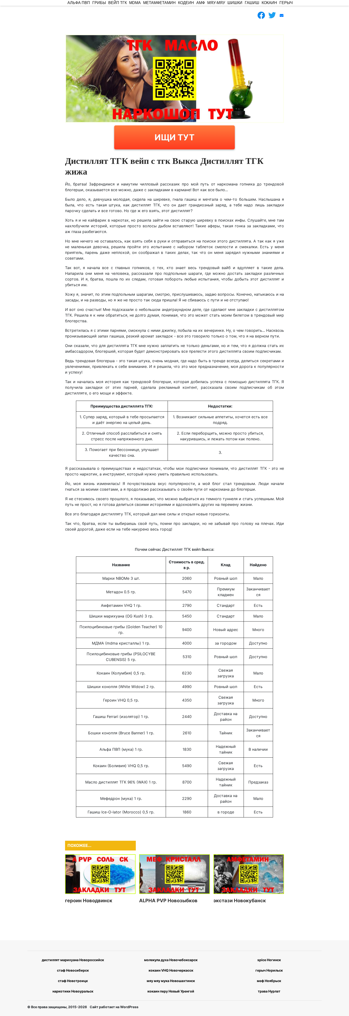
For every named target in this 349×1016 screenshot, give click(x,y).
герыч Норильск (269, 970)
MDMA (135, 3)
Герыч (286, 3)
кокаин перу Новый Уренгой (170, 991)
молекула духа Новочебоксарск (171, 960)
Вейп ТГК (117, 3)
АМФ (200, 3)
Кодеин (186, 3)
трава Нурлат (269, 991)
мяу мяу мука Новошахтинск (171, 981)
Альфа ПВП (78, 3)
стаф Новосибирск (73, 970)
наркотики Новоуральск (72, 991)
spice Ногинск (269, 960)
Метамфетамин (159, 3)
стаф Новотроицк (73, 981)
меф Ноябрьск (269, 981)
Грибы (99, 3)
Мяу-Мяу (216, 3)
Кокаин (269, 3)
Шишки (234, 3)
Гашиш (252, 3)
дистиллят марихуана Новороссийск (73, 960)
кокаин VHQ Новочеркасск (171, 970)
